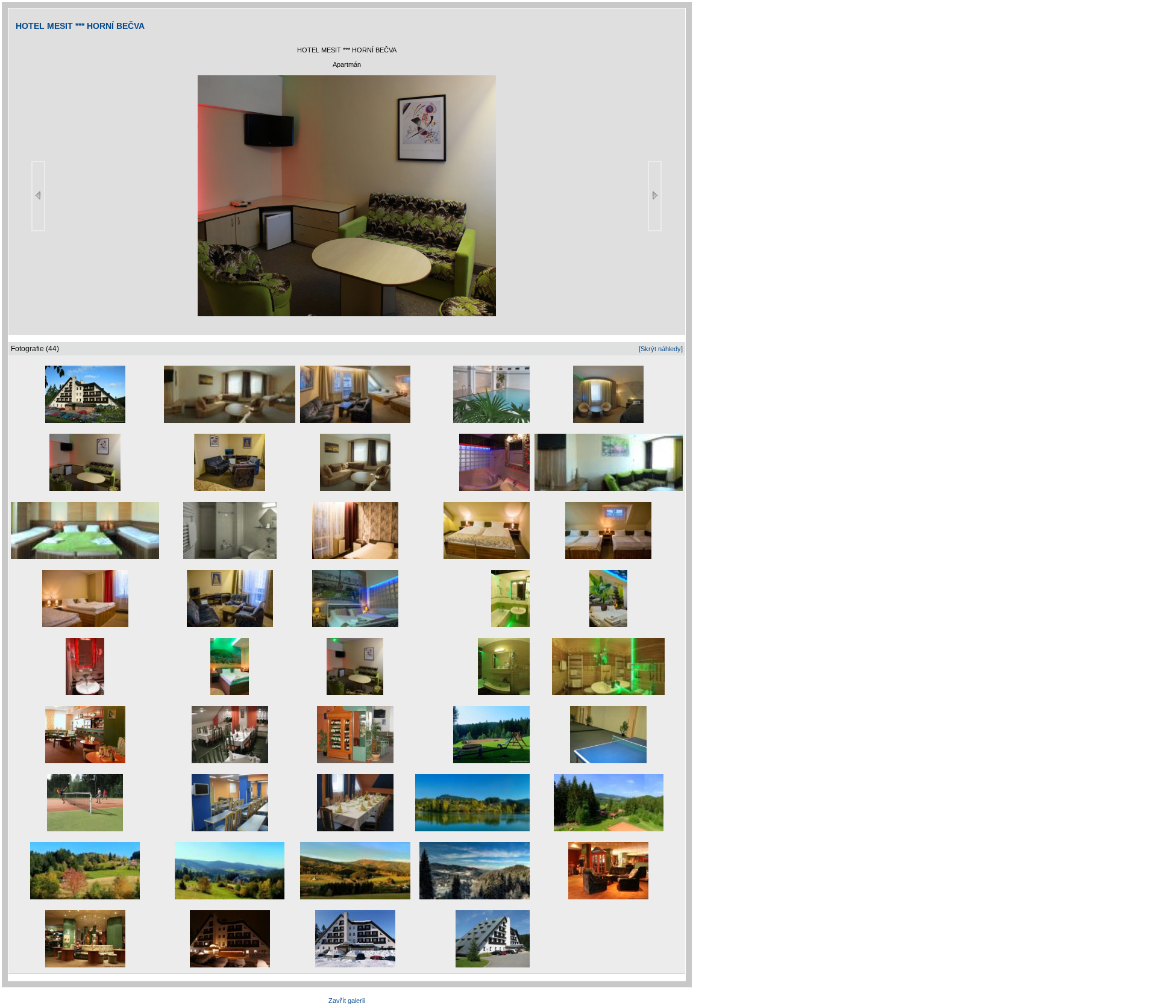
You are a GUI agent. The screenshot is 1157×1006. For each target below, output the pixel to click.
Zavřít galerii (346, 1000)
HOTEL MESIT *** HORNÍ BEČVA (80, 26)
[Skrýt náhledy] (661, 348)
